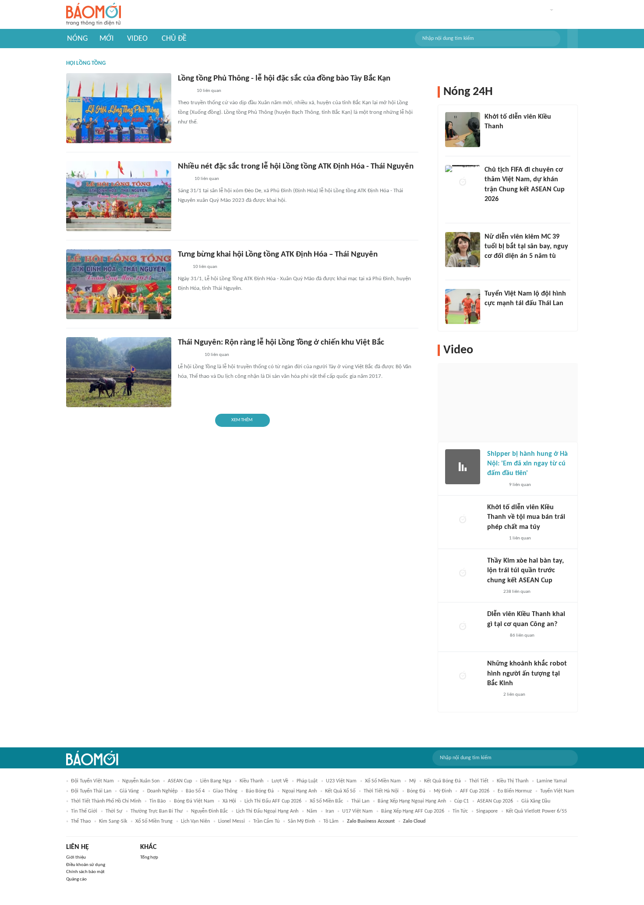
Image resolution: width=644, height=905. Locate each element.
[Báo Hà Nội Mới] (496, 635)
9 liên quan (520, 484)
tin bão (157, 801)
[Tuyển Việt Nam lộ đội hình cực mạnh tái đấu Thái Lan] (462, 306)
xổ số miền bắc (326, 801)
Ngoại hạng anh (299, 791)
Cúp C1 (461, 801)
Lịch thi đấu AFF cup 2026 (272, 801)
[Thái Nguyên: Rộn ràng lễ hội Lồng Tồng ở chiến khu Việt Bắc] (118, 372)
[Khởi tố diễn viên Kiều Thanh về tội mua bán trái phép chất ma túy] (462, 520)
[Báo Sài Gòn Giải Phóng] (495, 538)
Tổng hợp (149, 857)
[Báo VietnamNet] (492, 268)
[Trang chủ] (93, 15)
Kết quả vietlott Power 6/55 (536, 811)
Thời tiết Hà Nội (381, 791)
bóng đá (416, 791)
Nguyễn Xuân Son (140, 781)
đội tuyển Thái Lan (91, 791)
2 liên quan (514, 694)
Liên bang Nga (215, 781)
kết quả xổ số (340, 791)
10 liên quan (209, 90)
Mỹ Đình (443, 791)
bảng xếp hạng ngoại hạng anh (412, 801)
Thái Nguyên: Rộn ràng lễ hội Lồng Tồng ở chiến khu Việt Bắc (281, 342)
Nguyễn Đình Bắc (209, 811)
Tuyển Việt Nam (557, 791)
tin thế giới (84, 811)
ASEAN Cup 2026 (495, 801)
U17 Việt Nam (357, 811)
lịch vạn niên (195, 821)
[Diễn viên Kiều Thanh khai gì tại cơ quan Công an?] (462, 626)
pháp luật (307, 781)
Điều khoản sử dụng (85, 865)
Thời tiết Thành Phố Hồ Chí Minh (106, 801)
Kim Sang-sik (113, 821)
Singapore (487, 811)
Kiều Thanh (251, 781)
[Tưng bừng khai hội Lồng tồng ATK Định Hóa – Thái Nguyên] (118, 284)
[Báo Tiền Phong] (493, 211)
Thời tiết (478, 781)
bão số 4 (195, 791)
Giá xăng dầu (535, 801)
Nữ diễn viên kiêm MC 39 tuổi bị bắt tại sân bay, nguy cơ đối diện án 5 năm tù (526, 246)
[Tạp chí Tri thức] (492, 592)
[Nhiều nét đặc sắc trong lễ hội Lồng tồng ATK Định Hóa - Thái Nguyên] (118, 196)
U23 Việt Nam (341, 781)
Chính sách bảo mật (85, 872)
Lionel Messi (231, 821)
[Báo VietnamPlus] (188, 355)
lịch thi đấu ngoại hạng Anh (267, 811)
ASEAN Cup (180, 781)
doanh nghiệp (162, 791)
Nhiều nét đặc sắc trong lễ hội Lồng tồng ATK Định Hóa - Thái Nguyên (296, 166)
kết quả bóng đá (442, 781)
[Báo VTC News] (495, 138)
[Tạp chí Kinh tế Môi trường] (183, 179)
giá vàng (129, 791)
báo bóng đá (260, 791)
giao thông (225, 791)
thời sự (114, 811)
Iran (330, 811)
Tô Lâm (331, 821)
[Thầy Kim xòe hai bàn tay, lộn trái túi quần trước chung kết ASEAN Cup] (462, 573)
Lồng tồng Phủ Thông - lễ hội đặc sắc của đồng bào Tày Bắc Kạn (284, 78)
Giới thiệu (76, 857)
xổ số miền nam (383, 781)
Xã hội (229, 801)
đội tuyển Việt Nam (92, 781)
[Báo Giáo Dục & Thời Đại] (183, 267)
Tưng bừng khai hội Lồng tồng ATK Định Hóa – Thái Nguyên (278, 254)
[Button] (572, 38)
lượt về (280, 781)
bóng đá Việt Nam (194, 801)
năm (312, 811)
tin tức (460, 811)
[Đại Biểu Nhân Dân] (184, 91)
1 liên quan (520, 538)
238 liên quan (517, 591)
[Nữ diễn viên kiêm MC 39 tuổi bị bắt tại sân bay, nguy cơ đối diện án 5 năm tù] (462, 249)
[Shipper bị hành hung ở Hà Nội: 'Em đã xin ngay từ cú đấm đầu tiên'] (462, 466)
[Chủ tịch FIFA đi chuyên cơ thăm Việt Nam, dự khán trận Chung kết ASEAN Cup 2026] (462, 182)
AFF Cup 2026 (474, 791)
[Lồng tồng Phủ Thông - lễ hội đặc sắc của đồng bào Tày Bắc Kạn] (118, 108)
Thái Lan (360, 801)
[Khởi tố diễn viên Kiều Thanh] (462, 129)
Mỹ (412, 781)
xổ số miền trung (154, 821)
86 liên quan (522, 635)
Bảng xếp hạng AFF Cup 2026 (412, 811)
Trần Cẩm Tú (266, 821)
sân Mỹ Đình (301, 821)
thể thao (81, 821)
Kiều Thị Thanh (512, 781)
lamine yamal (552, 781)
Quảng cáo (76, 879)
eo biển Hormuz (515, 791)
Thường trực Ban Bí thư (157, 811)
